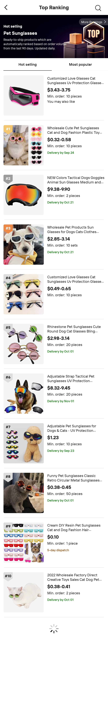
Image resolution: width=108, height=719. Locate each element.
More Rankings (91, 22)
